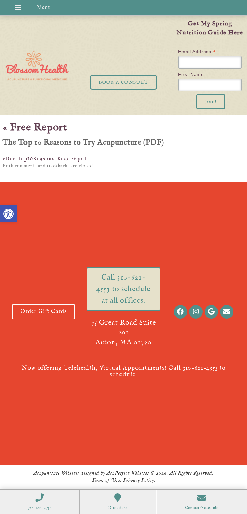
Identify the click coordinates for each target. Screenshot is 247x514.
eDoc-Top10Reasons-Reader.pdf (45, 159)
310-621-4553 (200, 368)
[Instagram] (196, 312)
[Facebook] (180, 312)
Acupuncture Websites (56, 473)
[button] (8, 213)
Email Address (197, 52)
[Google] (211, 312)
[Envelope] (226, 312)
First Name (191, 74)
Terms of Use (105, 480)
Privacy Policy (138, 480)
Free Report (35, 127)
